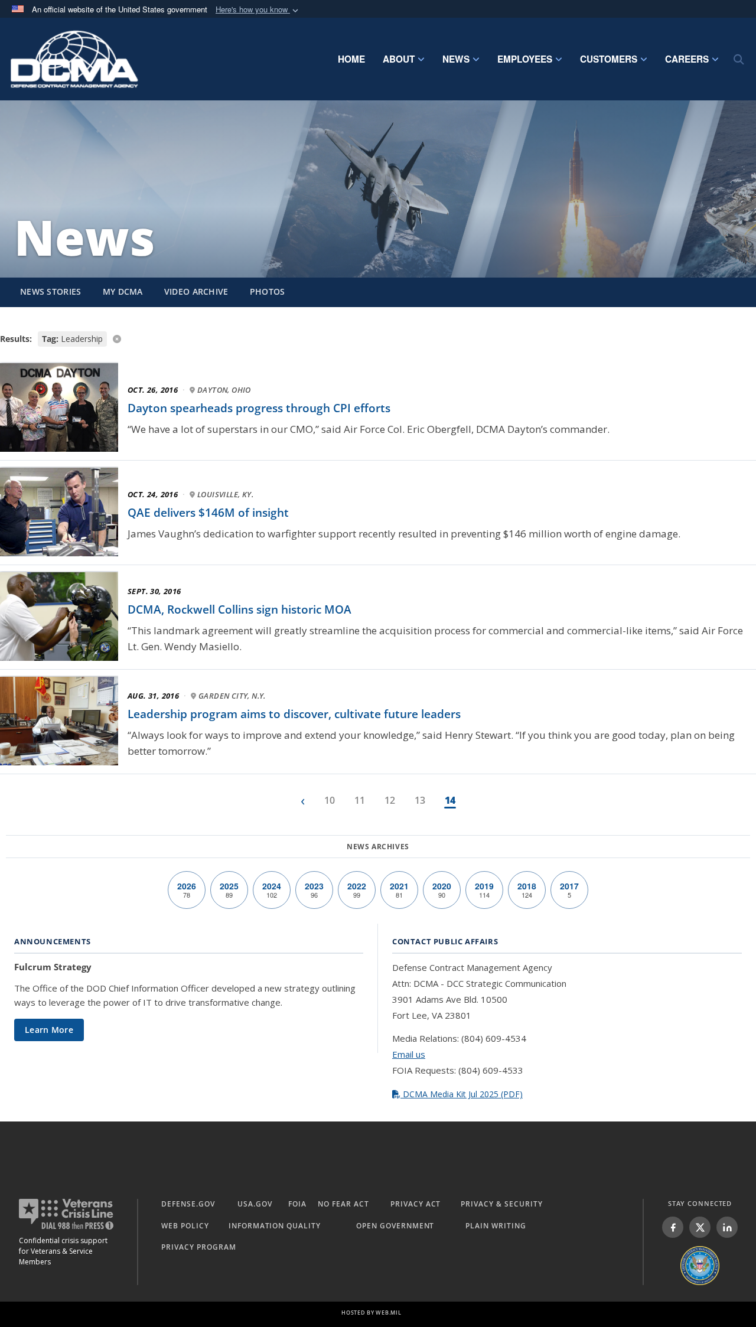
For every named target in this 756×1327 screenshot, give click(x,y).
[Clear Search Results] (378, 338)
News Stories (51, 291)
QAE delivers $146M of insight (208, 512)
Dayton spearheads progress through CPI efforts (259, 408)
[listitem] (672, 1227)
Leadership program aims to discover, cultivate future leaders (294, 714)
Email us (408, 1054)
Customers (608, 59)
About (399, 59)
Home (351, 59)
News (456, 59)
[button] (258, 10)
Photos (267, 291)
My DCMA (123, 291)
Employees (524, 59)
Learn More (49, 1029)
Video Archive (196, 291)
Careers (687, 59)
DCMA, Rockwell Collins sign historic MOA (239, 609)
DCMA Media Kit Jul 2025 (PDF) (461, 1094)
